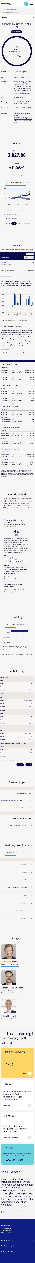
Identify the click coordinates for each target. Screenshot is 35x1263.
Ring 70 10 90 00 (6, 1232)
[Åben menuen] (32, 4)
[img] (17, 205)
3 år (9, 223)
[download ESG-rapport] (31, 864)
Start (18, 223)
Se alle (29, 765)
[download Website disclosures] (31, 911)
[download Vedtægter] (31, 903)
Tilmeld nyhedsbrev (9, 1212)
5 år (14, 223)
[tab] (15, 182)
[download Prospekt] (31, 895)
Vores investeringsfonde (10, 9)
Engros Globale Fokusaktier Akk (10, 12)
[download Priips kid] (31, 880)
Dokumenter (16, 32)
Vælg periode (26, 223)
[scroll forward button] (30, 183)
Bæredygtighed (9, 586)
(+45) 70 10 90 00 (15, 1160)
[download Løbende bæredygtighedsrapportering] (31, 888)
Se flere (20, 765)
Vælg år (3, 254)
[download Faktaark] (31, 872)
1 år (5, 223)
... (1, 9)
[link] (6, 4)
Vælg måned (5, 257)
